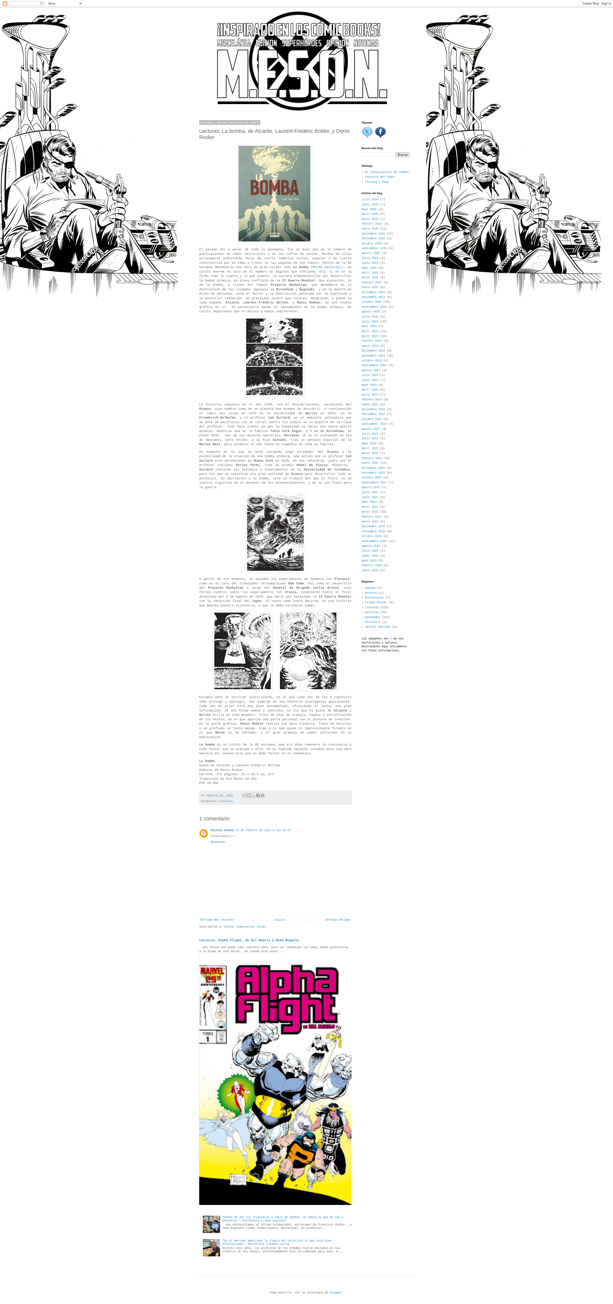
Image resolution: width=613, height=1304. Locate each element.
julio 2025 (370, 258)
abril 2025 (370, 272)
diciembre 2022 (373, 409)
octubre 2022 (372, 419)
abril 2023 (370, 390)
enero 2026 (370, 229)
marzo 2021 (370, 512)
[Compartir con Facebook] (258, 795)
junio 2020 (370, 556)
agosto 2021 (371, 487)
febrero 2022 (372, 458)
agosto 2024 (371, 311)
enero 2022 (370, 463)
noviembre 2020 (373, 531)
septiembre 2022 (374, 424)
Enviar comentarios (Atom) (245, 927)
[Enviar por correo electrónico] (244, 795)
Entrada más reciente (217, 920)
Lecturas (226, 801)
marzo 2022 (370, 453)
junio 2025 (370, 263)
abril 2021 (370, 507)
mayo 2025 (369, 268)
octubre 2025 (372, 243)
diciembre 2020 (373, 526)
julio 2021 (370, 492)
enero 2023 (370, 404)
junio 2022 (370, 438)
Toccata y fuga (377, 182)
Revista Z (372, 622)
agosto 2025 (371, 253)
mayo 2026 (369, 209)
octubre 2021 (372, 477)
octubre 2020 (372, 536)
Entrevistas (374, 597)
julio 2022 (370, 434)
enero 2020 (370, 570)
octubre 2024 (372, 302)
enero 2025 (370, 287)
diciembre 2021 (373, 468)
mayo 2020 (369, 560)
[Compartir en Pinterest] (262, 795)
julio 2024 (370, 317)
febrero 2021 (372, 517)
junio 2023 (370, 380)
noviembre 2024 (373, 297)
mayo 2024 (369, 326)
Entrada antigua (337, 920)
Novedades (372, 617)
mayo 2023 (369, 385)
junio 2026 (370, 204)
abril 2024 (370, 331)
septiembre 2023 (374, 365)
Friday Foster (376, 602)
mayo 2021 (369, 502)
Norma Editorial (327, 267)
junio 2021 (370, 497)
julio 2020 (370, 551)
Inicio (280, 920)
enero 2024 (370, 346)
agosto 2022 (371, 429)
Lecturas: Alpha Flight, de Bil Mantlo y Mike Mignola (249, 940)
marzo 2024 (370, 336)
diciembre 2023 (373, 351)
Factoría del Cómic (380, 177)
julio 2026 (370, 199)
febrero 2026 (372, 224)
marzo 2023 (370, 395)
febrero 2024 (372, 341)
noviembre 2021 (373, 473)
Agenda (370, 588)
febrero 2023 (372, 399)
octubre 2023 (372, 360)
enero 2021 (370, 521)
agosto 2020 (371, 546)
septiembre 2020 (374, 541)
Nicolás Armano (222, 830)
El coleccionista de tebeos (387, 172)
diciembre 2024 (373, 292)
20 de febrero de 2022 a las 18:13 (263, 830)
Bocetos (371, 593)
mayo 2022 (369, 443)
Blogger (336, 1292)
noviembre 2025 (373, 238)
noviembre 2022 (373, 414)
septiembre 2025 (374, 248)
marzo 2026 (370, 219)
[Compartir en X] (253, 795)
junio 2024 (370, 321)
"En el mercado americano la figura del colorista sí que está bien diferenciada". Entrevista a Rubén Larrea (276, 1242)
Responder (218, 842)
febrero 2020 (372, 565)
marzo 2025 (370, 277)
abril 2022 (370, 448)
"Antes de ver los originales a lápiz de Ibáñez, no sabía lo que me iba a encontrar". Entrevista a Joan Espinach (282, 1219)
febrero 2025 (372, 282)
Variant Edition (377, 627)
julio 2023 (370, 375)
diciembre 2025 (373, 233)
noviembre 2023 (373, 356)
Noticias (372, 612)
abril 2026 (370, 214)
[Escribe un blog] (249, 795)
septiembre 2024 (374, 307)
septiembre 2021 (374, 482)
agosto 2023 (371, 370)
